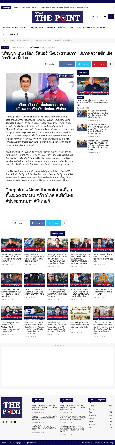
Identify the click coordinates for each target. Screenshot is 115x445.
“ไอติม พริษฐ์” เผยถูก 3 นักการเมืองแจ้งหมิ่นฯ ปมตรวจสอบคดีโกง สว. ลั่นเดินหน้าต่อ (11, 292)
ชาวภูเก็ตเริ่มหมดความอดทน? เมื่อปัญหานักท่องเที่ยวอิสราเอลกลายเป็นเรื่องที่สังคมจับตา (98, 114)
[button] (111, 16)
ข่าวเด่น (80, 97)
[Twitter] (101, 17)
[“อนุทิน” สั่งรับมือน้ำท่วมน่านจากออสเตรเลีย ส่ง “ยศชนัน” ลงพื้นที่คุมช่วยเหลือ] (103, 245)
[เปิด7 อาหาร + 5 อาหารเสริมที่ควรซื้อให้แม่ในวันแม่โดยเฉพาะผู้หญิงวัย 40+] (80, 313)
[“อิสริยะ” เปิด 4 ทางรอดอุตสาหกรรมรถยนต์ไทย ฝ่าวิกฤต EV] (103, 280)
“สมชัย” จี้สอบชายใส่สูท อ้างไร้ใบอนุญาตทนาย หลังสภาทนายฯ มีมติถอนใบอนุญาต (57, 292)
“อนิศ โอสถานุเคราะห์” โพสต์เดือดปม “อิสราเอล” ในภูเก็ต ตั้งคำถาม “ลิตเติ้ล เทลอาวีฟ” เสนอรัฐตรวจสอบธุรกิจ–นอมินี (57, 326)
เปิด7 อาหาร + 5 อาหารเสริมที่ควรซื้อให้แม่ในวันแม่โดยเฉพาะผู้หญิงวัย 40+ (80, 325)
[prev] (107, 7)
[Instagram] (97, 17)
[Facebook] (93, 17)
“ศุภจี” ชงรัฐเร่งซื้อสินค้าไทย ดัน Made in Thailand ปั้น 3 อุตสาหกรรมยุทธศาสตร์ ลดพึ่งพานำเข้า (10, 326)
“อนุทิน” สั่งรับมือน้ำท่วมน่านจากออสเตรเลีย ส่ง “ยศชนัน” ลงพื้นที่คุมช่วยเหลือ (103, 257)
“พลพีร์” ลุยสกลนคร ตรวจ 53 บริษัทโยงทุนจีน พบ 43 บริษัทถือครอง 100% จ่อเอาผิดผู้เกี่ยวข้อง (80, 292)
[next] (112, 7)
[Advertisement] (57, 366)
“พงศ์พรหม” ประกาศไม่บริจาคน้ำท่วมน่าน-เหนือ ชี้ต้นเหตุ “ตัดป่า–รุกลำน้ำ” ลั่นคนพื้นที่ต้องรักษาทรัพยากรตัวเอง (98, 129)
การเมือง (12, 40)
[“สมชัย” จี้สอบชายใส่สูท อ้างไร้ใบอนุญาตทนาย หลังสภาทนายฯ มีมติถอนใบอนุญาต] (57, 280)
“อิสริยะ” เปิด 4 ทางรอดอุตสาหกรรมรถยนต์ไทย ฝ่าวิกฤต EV (102, 291)
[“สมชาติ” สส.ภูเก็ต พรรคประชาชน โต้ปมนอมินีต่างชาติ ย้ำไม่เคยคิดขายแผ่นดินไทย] (93, 86)
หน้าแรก (4, 40)
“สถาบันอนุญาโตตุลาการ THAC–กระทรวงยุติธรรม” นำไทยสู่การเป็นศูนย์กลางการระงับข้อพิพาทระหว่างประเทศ (50, 8)
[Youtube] (105, 17)
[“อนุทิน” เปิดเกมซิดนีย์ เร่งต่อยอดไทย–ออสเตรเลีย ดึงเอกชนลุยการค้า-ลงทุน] (34, 280)
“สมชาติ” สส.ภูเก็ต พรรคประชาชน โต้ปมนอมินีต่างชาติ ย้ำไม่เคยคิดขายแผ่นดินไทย (93, 102)
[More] (111, 64)
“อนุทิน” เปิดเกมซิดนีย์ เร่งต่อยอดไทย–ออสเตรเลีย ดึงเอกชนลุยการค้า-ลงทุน (34, 291)
